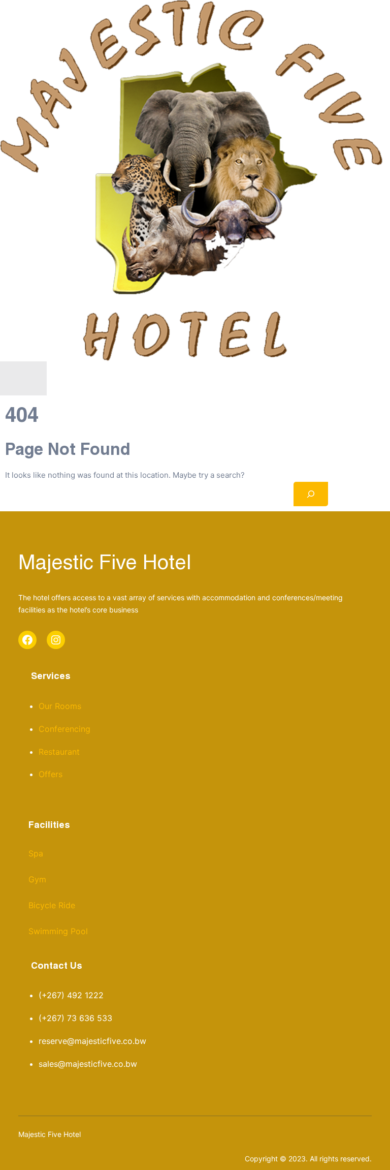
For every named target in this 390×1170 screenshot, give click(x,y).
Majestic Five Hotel (104, 564)
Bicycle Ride (51, 905)
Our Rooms (60, 706)
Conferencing (64, 729)
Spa (35, 853)
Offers (50, 774)
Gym (37, 879)
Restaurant (59, 752)
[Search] (311, 494)
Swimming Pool (58, 931)
